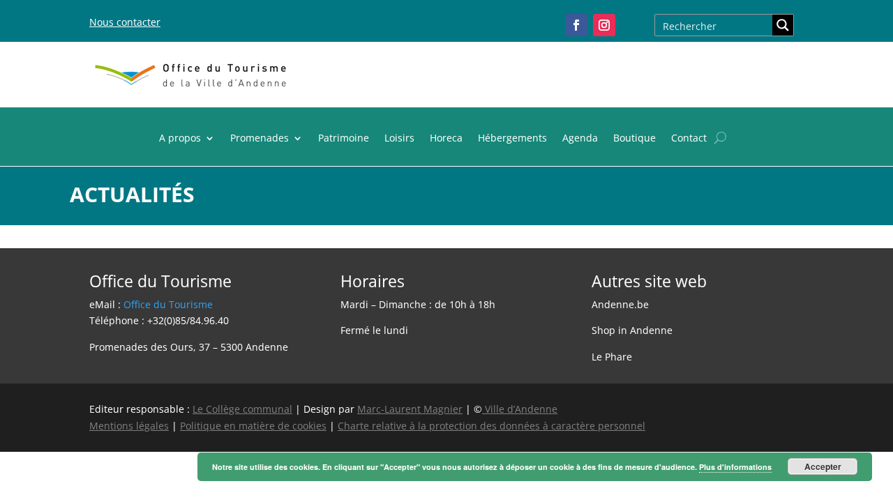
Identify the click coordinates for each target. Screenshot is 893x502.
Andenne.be (620, 304)
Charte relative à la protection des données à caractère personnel (491, 425)
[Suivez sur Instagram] (604, 25)
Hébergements (512, 138)
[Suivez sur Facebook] (576, 25)
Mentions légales (129, 425)
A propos (180, 138)
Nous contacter (124, 22)
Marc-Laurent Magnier (410, 409)
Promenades (259, 138)
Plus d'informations (735, 467)
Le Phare (612, 356)
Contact (689, 138)
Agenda (580, 138)
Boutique (634, 138)
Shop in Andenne (632, 330)
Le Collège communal (242, 409)
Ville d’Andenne (521, 409)
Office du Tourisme (168, 304)
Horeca (446, 138)
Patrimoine (343, 138)
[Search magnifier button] (782, 25)
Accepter (822, 466)
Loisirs (399, 138)
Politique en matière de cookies (253, 425)
